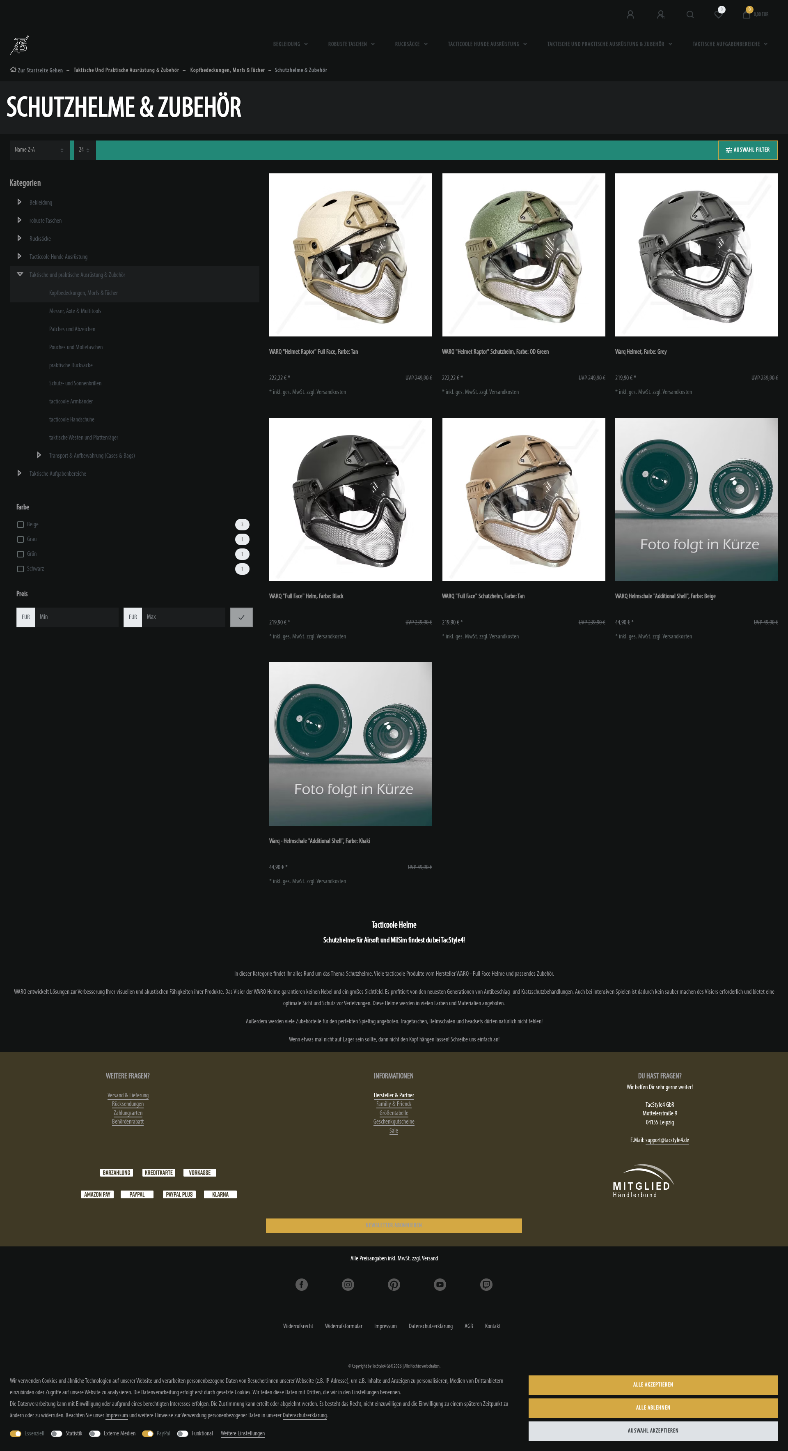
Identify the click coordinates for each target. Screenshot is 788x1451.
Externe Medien (119, 1433)
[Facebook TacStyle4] (301, 1284)
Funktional (202, 1433)
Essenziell (34, 1433)
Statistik (74, 1433)
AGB (469, 1326)
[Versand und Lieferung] (220, 1194)
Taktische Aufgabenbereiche (727, 44)
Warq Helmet (641, 352)
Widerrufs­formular (343, 1326)
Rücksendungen (128, 1104)
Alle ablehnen (653, 1408)
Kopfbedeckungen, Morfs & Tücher (227, 70)
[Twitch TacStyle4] (486, 1284)
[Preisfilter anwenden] (241, 617)
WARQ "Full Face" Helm (306, 596)
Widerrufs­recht (298, 1326)
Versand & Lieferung (128, 1095)
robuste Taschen (348, 44)
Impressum (385, 1326)
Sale (393, 1131)
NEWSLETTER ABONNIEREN (394, 1226)
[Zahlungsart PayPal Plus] (179, 1194)
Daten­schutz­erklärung (431, 1326)
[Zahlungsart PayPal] (137, 1194)
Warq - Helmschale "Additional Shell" (319, 841)
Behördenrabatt (128, 1122)
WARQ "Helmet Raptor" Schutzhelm (495, 352)
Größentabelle (394, 1113)
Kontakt (493, 1326)
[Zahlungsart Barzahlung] (116, 1172)
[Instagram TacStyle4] (348, 1284)
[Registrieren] (661, 14)
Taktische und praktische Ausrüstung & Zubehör (606, 44)
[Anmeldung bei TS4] (631, 14)
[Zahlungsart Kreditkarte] (158, 1172)
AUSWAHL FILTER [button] (752, 150)
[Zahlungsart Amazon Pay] (97, 1194)
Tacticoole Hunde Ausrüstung (484, 44)
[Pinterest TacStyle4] (394, 1284)
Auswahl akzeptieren (653, 1431)
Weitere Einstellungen (243, 1433)
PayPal (163, 1433)
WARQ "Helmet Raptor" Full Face (313, 352)
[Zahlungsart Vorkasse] (199, 1172)
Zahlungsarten (128, 1113)
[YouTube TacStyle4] (440, 1284)
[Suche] (690, 15)
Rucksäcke (408, 44)
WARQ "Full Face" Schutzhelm (483, 596)
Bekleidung (287, 44)
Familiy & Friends (394, 1104)
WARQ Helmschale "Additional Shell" (665, 596)
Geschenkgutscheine (394, 1122)
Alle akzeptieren (653, 1385)
